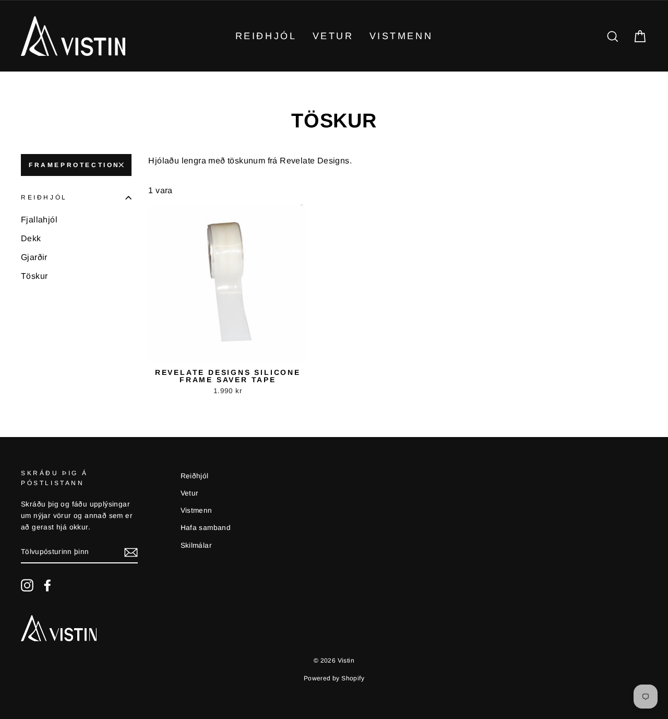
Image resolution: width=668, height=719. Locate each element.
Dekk (31, 238)
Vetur (333, 36)
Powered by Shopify (334, 678)
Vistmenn (401, 36)
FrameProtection (74, 165)
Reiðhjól (266, 36)
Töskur (34, 276)
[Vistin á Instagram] (27, 585)
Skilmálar (196, 545)
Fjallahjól (39, 219)
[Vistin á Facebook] (47, 585)
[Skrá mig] (131, 552)
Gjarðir (34, 257)
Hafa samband (206, 528)
